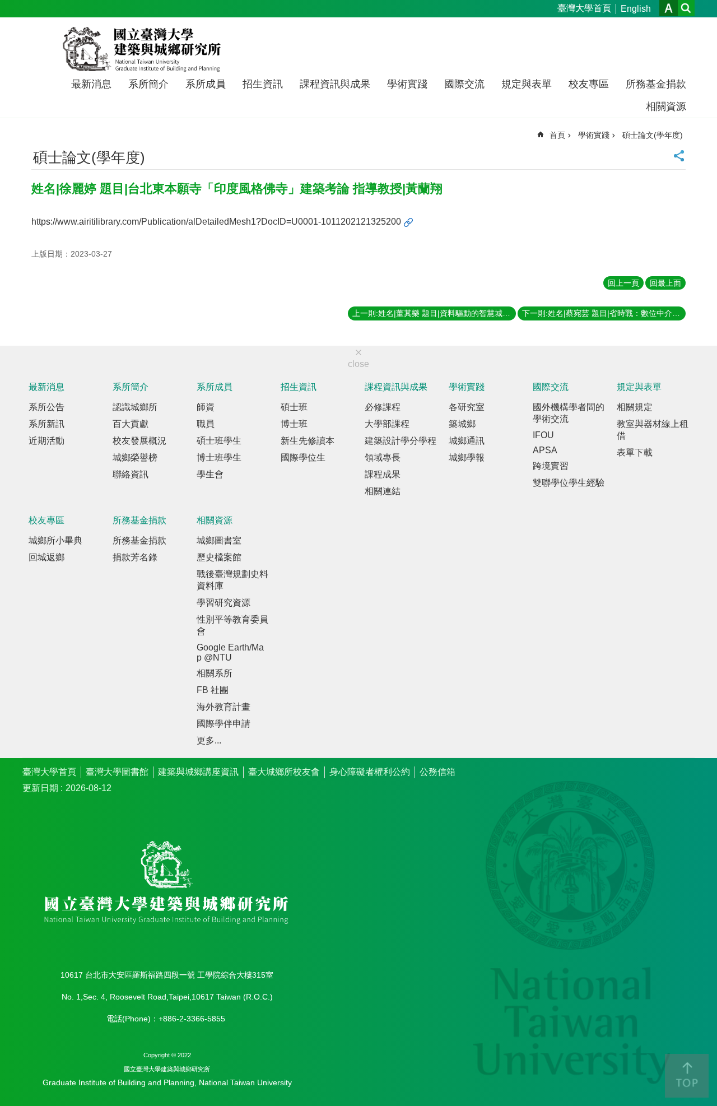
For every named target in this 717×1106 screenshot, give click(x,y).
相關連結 (383, 491)
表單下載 (635, 452)
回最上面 (665, 282)
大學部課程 (387, 424)
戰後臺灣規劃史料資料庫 (232, 580)
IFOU (543, 435)
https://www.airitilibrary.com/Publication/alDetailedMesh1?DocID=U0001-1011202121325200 (216, 221)
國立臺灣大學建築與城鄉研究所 (144, 49)
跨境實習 (551, 466)
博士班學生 (219, 457)
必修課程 (383, 407)
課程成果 (383, 474)
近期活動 (46, 440)
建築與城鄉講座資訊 (198, 772)
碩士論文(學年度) (652, 135)
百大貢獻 (130, 424)
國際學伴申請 (223, 723)
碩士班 (294, 407)
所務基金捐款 (656, 84)
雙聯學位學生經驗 (568, 482)
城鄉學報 (467, 457)
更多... (209, 740)
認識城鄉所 (135, 407)
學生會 (210, 474)
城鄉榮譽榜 (135, 457)
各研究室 (467, 407)
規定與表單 (526, 84)
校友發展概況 (139, 440)
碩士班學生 (219, 440)
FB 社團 (213, 690)
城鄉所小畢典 (55, 540)
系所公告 (46, 407)
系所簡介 (148, 84)
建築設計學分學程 (400, 440)
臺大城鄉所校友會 (284, 772)
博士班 (294, 424)
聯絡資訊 (130, 474)
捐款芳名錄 (135, 557)
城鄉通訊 (467, 440)
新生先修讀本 (307, 440)
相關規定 (635, 407)
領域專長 (383, 457)
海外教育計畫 (223, 707)
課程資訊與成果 (335, 84)
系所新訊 (46, 424)
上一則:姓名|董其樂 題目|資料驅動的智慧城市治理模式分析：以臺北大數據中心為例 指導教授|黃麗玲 (434, 313)
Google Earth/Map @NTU (230, 652)
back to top (687, 1076)
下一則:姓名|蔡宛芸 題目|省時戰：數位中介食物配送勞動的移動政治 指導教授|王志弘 (604, 313)
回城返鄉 (46, 557)
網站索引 (686, 8)
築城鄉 (462, 424)
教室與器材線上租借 (652, 429)
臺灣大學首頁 (584, 8)
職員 (206, 424)
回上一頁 (623, 282)
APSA (545, 450)
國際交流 (464, 84)
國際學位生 (303, 457)
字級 (668, 8)
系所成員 (205, 84)
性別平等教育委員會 (232, 625)
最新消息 (91, 84)
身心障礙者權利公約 (369, 772)
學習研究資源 (223, 602)
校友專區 (589, 84)
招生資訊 (263, 84)
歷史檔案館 (219, 557)
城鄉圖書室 (219, 540)
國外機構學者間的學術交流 (568, 413)
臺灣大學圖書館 (117, 772)
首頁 (557, 135)
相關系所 (214, 673)
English (636, 8)
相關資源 (666, 106)
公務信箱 (437, 772)
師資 (206, 407)
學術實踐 (407, 84)
